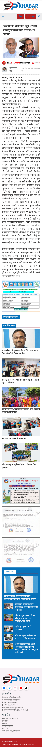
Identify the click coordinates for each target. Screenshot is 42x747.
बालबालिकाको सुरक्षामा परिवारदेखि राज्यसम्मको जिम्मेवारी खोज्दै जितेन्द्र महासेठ (20, 352)
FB (21, 16)
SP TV (31, 16)
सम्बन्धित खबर (9, 326)
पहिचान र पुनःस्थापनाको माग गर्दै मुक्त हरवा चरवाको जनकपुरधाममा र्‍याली (21, 410)
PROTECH (13, 741)
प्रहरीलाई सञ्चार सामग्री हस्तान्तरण (14, 438)
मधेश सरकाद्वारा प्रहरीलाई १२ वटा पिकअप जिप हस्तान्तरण (19, 466)
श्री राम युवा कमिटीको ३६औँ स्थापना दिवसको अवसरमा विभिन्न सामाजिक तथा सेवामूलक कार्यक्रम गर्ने (26, 648)
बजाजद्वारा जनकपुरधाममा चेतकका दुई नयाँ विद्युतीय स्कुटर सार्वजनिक (21, 381)
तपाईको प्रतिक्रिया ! (11, 317)
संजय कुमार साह (13, 70)
